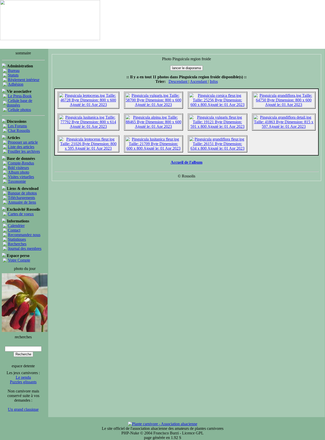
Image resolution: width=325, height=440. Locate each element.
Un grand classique (23, 409)
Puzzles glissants (23, 382)
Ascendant (199, 81)
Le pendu (23, 377)
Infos (214, 81)
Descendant (178, 81)
